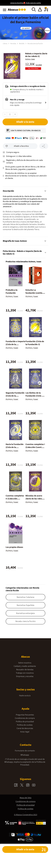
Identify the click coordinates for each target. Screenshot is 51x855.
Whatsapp (25, 755)
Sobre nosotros (24, 662)
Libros (5, 43)
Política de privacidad (25, 721)
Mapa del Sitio (25, 797)
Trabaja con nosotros (25, 673)
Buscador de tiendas (24, 669)
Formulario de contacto (25, 750)
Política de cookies (25, 725)
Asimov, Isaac (30, 59)
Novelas (13, 43)
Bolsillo (22, 43)
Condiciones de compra (25, 718)
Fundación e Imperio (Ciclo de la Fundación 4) (15, 344)
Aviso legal (24, 731)
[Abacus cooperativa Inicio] (17, 11)
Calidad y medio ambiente (25, 666)
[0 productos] (46, 10)
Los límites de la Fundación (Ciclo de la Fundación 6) (35, 395)
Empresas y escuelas (24, 676)
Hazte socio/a (24, 695)
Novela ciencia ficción (35, 43)
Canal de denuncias (25, 728)
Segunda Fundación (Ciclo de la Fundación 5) (15, 395)
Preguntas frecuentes (25, 714)
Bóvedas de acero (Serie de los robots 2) (35, 498)
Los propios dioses (14, 547)
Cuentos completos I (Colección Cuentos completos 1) (35, 447)
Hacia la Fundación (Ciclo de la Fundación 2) (15, 447)
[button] (40, 9)
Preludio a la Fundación (11, 291)
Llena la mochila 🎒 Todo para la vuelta (25, 3)
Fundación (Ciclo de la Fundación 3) (35, 343)
